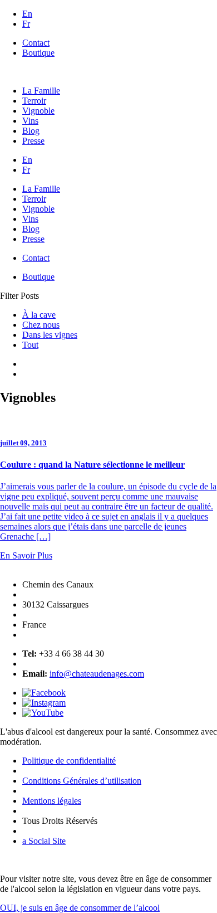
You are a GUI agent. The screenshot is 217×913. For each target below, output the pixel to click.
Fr (26, 23)
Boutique (38, 52)
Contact (36, 42)
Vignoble (38, 110)
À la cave (39, 314)
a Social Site (44, 841)
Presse (33, 140)
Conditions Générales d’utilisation (81, 780)
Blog (31, 130)
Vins (30, 120)
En (27, 13)
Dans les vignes (49, 334)
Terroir (34, 100)
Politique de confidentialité (69, 760)
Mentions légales (51, 800)
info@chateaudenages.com (97, 673)
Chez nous (41, 324)
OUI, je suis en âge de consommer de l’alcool (80, 907)
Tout (30, 344)
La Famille (41, 90)
